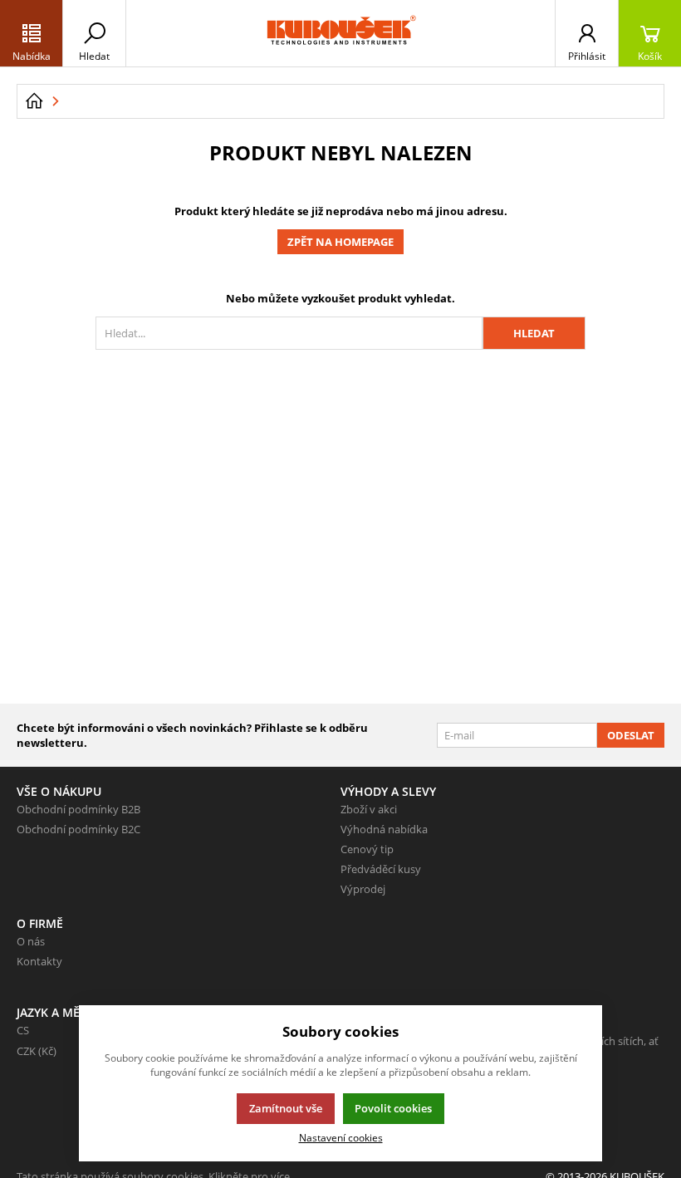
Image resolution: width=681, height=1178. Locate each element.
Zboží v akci (368, 809)
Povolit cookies (393, 1108)
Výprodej (362, 888)
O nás (31, 941)
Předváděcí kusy (380, 868)
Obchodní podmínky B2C (78, 829)
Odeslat (630, 735)
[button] (31, 33)
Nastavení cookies (341, 1137)
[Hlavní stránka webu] (34, 101)
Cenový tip (367, 849)
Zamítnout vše (285, 1108)
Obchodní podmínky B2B (78, 809)
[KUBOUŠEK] (340, 33)
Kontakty (39, 961)
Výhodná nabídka (384, 829)
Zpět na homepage (340, 241)
